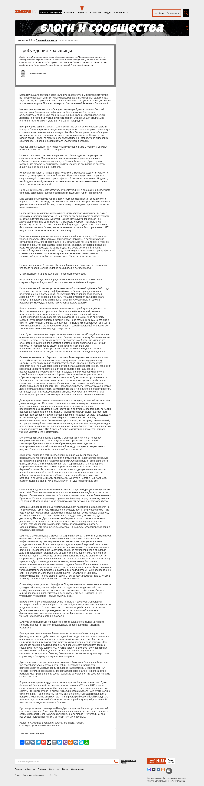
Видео (107, 12)
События (69, 12)
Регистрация (173, 13)
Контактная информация (33, 775)
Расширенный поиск (128, 761)
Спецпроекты (121, 12)
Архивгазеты (171, 761)
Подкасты (82, 12)
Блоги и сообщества (51, 12)
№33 (160, 761)
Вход (161, 13)
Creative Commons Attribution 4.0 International (166, 781)
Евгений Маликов (46, 40)
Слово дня (95, 12)
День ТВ (53, 775)
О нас (17, 775)
